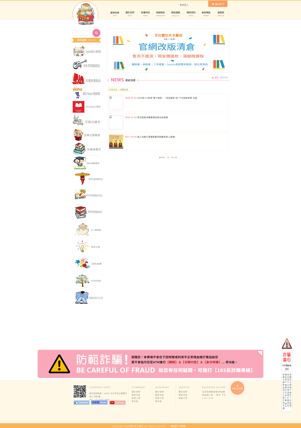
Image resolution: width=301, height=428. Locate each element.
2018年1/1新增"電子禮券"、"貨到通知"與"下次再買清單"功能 (167, 98)
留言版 (135, 401)
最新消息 (136, 395)
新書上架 (136, 398)
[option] (168, 50)
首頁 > (217, 78)
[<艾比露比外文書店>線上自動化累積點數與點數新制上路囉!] (116, 148)
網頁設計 (174, 426)
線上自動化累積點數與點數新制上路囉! (156, 137)
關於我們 (136, 392)
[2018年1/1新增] (116, 109)
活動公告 (123, 89)
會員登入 (184, 5)
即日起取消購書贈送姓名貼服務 (152, 117)
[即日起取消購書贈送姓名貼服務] (116, 129)
